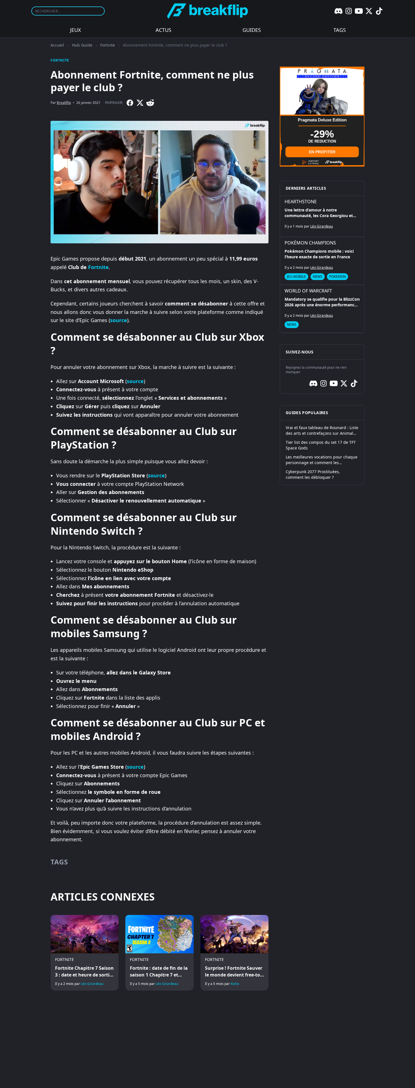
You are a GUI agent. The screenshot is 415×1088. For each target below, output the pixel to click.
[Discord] (338, 11)
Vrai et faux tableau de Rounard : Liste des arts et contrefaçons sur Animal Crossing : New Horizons (322, 430)
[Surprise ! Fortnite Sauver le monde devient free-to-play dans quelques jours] (234, 953)
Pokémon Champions (310, 243)
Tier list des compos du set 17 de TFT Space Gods (321, 445)
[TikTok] (379, 11)
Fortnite (107, 45)
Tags (339, 30)
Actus (163, 30)
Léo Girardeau (92, 983)
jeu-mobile (296, 276)
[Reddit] (150, 102)
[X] (369, 11)
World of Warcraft (308, 291)
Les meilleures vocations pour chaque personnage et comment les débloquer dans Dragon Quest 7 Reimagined (321, 460)
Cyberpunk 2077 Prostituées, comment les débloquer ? (313, 474)
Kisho (235, 983)
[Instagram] (348, 11)
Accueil (57, 45)
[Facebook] (129, 102)
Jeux (75, 30)
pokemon (337, 276)
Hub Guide (82, 45)
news (317, 276)
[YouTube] (358, 11)
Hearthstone (301, 201)
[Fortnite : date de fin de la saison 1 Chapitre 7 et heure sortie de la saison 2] (159, 953)
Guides (252, 30)
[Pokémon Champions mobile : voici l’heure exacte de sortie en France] (322, 261)
